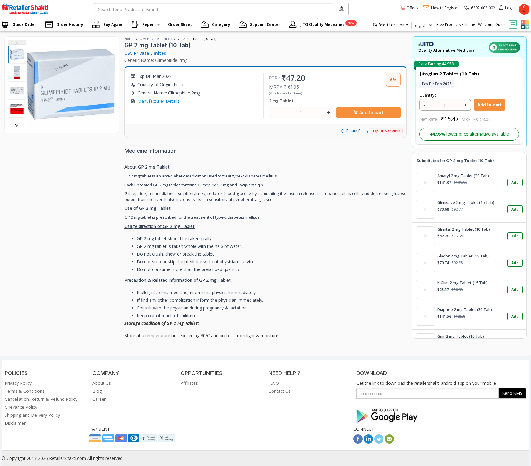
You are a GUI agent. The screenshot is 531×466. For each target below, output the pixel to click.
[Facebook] (358, 442)
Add (515, 182)
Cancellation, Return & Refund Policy (41, 399)
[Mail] (389, 442)
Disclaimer (15, 423)
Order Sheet (180, 24)
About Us (101, 383)
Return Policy (357, 131)
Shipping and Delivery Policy (32, 415)
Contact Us (280, 391)
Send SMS (512, 393)
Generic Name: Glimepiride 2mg (155, 60)
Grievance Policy (21, 407)
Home (129, 38)
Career (99, 399)
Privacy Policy (18, 383)
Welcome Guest (491, 24)
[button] (524, 20)
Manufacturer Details (158, 101)
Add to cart (370, 112)
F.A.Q (274, 383)
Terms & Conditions (25, 391)
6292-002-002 (483, 7)
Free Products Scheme (455, 24)
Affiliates (189, 383)
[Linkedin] (368, 442)
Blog (97, 391)
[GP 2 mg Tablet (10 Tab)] (71, 126)
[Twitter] (379, 442)
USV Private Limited (156, 38)
